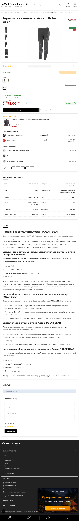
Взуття (6, 458)
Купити (22, 110)
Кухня (6, 463)
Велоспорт (8, 471)
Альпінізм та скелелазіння (12, 468)
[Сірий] (4, 80)
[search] (60, 5)
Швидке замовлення (41, 110)
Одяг (6, 455)
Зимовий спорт (9, 473)
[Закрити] (75, 490)
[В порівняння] (51, 110)
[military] (8, 80)
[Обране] (30, 517)
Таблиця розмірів (70, 85)
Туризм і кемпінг (9, 466)
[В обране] (46, 110)
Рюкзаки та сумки (10, 460)
